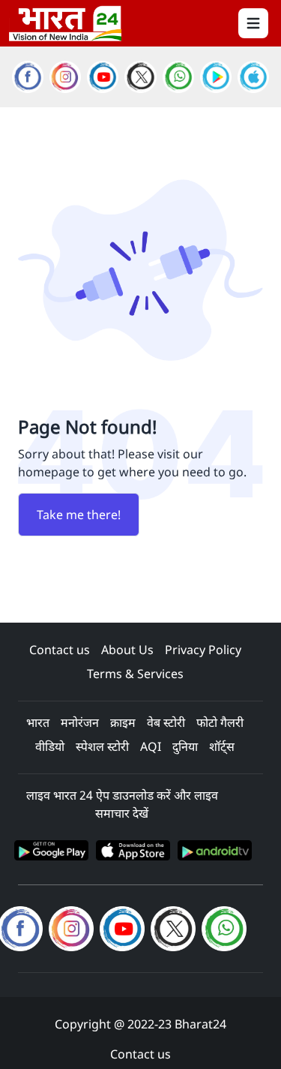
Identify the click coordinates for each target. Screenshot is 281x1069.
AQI (150, 746)
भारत (37, 722)
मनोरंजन (80, 722)
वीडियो (49, 746)
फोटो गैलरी (220, 722)
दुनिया (185, 746)
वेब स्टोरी (166, 722)
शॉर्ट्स (222, 746)
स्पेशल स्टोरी (102, 746)
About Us (127, 649)
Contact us (59, 649)
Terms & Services (135, 673)
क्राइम (123, 722)
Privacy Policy (203, 649)
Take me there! (79, 514)
